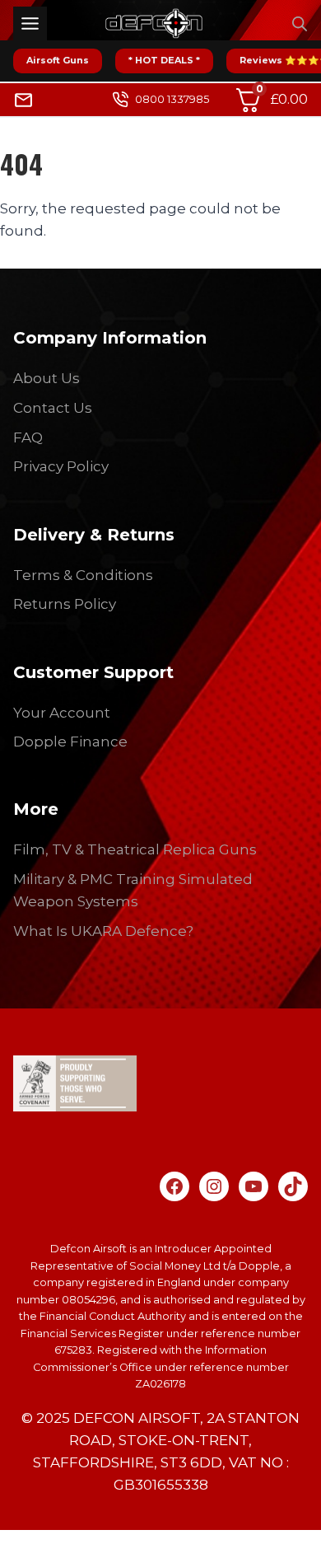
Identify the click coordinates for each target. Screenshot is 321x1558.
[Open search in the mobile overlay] (299, 23)
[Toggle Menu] (30, 23)
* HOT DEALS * (164, 60)
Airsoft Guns (57, 60)
